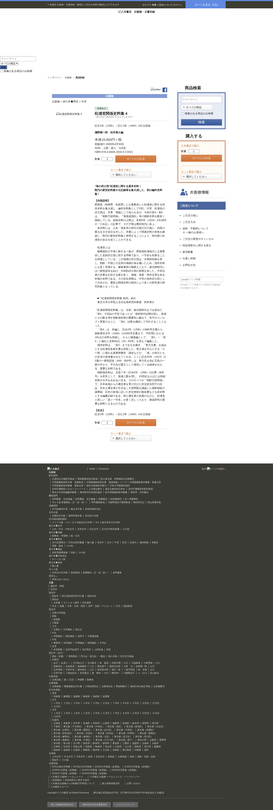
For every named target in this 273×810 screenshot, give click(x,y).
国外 (146, 750)
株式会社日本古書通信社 (95, 804)
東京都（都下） (126, 740)
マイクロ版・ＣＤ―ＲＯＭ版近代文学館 (72, 522)
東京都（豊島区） (148, 733)
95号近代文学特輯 (82, 766)
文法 (54, 606)
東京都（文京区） (156, 726)
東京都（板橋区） (83, 736)
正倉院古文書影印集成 (63, 479)
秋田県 (96, 723)
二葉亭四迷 (129, 669)
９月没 (135, 713)
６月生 (106, 703)
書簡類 (66, 696)
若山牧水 (154, 673)
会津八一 (65, 663)
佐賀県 (76, 750)
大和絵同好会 (91, 686)
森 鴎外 (96, 673)
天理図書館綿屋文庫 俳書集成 (67, 482)
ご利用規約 (56, 780)
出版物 (68, 77)
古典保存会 (107, 686)
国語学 (55, 596)
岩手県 (76, 723)
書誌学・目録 (57, 586)
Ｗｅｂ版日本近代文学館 (107, 522)
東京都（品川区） (104, 730)
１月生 (56, 703)
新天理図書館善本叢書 (116, 492)
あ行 (55, 663)
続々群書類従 (131, 499)
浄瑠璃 (80, 679)
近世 (124, 542)
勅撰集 (56, 619)
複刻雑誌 (73, 656)
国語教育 (128, 606)
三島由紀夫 (71, 673)
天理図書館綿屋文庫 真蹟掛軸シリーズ (106, 482)
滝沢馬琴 (86, 649)
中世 (84, 101)
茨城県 (125, 723)
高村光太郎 (115, 666)
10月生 (145, 703)
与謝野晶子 (129, 673)
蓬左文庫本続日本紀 (115, 489)
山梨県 (153, 740)
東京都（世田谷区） (63, 733)
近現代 (133, 542)
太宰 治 (128, 666)
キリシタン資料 (71, 602)
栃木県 (135, 723)
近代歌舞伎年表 (60, 509)
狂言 (71, 679)
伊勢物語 (57, 636)
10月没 (145, 713)
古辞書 (56, 602)
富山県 (66, 743)
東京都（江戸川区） (105, 740)
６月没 (106, 713)
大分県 (106, 750)
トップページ (54, 77)
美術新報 (75, 572)
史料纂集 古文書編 (85, 499)
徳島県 (137, 746)
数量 (97, 158)
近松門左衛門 (72, 649)
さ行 (157, 663)
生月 (54, 699)
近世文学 (81, 529)
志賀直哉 (70, 666)
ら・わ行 (142, 673)
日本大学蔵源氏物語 (120, 485)
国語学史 (91, 596)
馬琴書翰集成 (98, 502)
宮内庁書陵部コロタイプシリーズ (68, 489)
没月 (54, 709)
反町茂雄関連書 (60, 552)
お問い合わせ (133, 783)
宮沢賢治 (84, 673)
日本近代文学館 (60, 572)
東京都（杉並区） (107, 733)
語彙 (62, 606)
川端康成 (135, 663)
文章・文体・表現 (76, 606)
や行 (106, 673)
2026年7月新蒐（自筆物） (65, 773)
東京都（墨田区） (83, 730)
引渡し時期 (189, 258)
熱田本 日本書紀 (139, 492)
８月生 (125, 703)
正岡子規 (57, 673)
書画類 (86, 696)
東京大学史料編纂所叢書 (64, 492)
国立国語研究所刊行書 (73, 596)
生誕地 (55, 720)
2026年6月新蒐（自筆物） (124, 770)
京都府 (145, 743)
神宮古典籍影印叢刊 (96, 485)
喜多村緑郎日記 (93, 509)
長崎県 (86, 750)
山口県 (128, 746)
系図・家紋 (57, 546)
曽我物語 (91, 643)
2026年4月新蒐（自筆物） (65, 770)
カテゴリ (146, 5)
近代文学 (94, 529)
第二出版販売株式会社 (62, 804)
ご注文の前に (190, 215)
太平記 (103, 643)
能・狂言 (75, 535)
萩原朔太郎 (102, 669)
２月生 (66, 703)
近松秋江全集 (91, 515)
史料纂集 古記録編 (62, 499)
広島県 (118, 746)
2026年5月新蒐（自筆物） (95, 770)
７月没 (116, 713)
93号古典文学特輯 (61, 766)
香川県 (147, 746)
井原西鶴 (57, 649)
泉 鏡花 (104, 663)
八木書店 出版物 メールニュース (67, 776)
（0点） (207, 4)
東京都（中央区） (95, 726)
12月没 (57, 716)
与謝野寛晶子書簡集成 (119, 502)
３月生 (76, 703)
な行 (152, 666)
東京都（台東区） (62, 730)
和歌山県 (77, 746)
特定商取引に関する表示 (197, 245)
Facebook (104, 469)
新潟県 (56, 743)
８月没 (125, 713)
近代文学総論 (127, 656)
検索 (154, 5)
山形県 (106, 723)
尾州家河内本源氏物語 (91, 492)
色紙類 (96, 696)
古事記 (56, 629)
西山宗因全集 (154, 502)
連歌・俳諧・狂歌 (146, 756)
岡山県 (108, 746)
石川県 (76, 743)
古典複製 (56, 686)
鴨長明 (56, 643)
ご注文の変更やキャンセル (198, 238)
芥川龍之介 (78, 663)
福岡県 (66, 750)
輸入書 (90, 542)
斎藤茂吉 (57, 666)
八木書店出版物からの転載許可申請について (73, 783)
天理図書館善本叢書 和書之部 (145, 482)
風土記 (78, 629)
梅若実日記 (138, 502)
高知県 (56, 750)
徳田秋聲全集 (75, 515)
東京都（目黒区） (146, 730)
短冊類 (106, 696)
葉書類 (76, 696)
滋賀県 (135, 743)
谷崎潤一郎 (141, 666)
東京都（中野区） (127, 733)
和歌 (54, 616)
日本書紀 (67, 629)
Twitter (92, 469)
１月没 (56, 713)
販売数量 (188, 251)
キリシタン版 (58, 559)
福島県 (116, 723)
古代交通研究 (58, 542)
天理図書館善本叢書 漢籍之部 (67, 485)
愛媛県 (157, 746)
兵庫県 (56, 746)
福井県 (86, 743)
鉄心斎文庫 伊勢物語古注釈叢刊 (117, 479)
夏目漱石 (82, 669)
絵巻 (90, 756)
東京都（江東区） (83, 740)
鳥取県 (88, 746)
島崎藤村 (82, 666)
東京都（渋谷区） (86, 733)
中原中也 (70, 669)
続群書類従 (116, 499)
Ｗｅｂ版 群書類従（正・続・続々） (70, 502)
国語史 (55, 599)
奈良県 (66, 746)
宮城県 (86, 723)
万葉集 (55, 622)
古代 (109, 542)
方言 (118, 606)
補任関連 (144, 542)
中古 (54, 633)
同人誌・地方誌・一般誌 (93, 656)
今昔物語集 (93, 636)
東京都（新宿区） (135, 726)
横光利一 (116, 673)
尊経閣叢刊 (121, 686)
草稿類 (56, 696)
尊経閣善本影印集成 (87, 479)
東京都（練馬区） (62, 736)
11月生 (155, 703)
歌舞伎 (90, 679)
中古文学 (68, 756)
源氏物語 (70, 636)
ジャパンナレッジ (125, 804)
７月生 (116, 703)
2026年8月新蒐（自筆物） (95, 773)
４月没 (86, 713)
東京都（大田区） (125, 730)
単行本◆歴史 (70, 101)
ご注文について (165, 5)
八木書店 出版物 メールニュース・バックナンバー (115, 776)
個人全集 (112, 656)
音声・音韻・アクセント (100, 606)
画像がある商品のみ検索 (18, 71)
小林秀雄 (147, 663)
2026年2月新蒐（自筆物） (108, 766)
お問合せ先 (189, 264)
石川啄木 (91, 663)
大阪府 (155, 743)
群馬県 (145, 723)
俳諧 (108, 649)
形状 (54, 693)
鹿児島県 (126, 750)
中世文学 (80, 756)
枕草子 (81, 636)
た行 (92, 666)
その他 (126, 529)
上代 (54, 626)
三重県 (125, 743)
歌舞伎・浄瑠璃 (60, 535)
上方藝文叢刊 (95, 489)
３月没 (76, 713)
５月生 (96, 703)
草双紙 (111, 756)
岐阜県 (96, 743)
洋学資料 (86, 602)
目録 (73, 552)
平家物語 (79, 643)
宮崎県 (116, 750)
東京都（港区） (115, 726)
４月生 (86, 703)
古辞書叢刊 (159, 686)
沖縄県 (137, 750)
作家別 (55, 659)
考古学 (100, 542)
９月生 (135, 703)
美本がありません (61, 579)
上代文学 (56, 756)
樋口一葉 (116, 669)
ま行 (152, 669)
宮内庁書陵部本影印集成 (140, 489)
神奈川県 (141, 740)
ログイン (177, 5)
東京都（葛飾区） (62, 740)
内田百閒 (116, 663)
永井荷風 (57, 669)
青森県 (66, 723)
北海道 (56, 723)
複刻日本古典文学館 (140, 686)
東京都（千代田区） (73, 726)
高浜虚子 (101, 666)
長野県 (162, 740)
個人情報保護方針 (111, 783)
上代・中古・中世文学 (63, 529)
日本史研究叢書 (76, 542)
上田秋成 (98, 649)
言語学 (54, 589)
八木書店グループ (59, 786)
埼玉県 (155, 723)
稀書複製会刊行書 (73, 686)
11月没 (155, 713)
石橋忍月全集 (58, 515)
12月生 (57, 706)
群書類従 (102, 499)
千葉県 (56, 726)
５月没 (96, 713)
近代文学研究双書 (110, 529)
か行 (126, 663)
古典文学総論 (58, 612)
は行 (92, 669)
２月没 (66, 713)
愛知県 (116, 743)
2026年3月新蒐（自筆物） (137, 766)
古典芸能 (56, 679)
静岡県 (106, 743)
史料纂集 (117, 572)
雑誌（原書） (58, 656)
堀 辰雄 (142, 669)
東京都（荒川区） (144, 736)
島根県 (98, 746)
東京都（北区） (103, 736)
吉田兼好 (67, 643)
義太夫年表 (76, 509)
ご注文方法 (189, 221)
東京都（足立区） (123, 736)
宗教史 (155, 542)
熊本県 (96, 750)
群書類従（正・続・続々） (96, 572)
